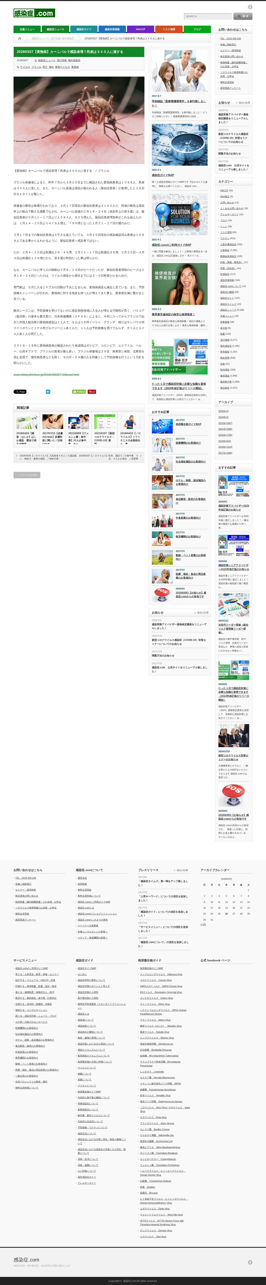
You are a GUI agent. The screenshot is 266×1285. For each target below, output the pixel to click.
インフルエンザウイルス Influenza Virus (161, 974)
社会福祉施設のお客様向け (191, 461)
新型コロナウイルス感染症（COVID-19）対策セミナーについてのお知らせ (179, 642)
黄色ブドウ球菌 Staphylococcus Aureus (161, 1101)
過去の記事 (203, 612)
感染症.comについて (230, 286)
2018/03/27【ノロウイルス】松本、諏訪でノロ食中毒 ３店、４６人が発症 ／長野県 (108, 457)
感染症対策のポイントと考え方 (94, 986)
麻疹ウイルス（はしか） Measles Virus (161, 1026)
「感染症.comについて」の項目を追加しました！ (163, 944)
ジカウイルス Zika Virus (153, 1236)
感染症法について (87, 1133)
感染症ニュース (55, 29)
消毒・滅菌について (88, 1165)
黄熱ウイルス (62, 67)
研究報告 (224, 351)
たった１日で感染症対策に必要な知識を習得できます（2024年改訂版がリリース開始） (233, 694)
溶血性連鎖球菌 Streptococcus (156, 1044)
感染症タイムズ (228, 304)
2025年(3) (223, 411)
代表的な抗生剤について (90, 1121)
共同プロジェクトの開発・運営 (31, 1081)
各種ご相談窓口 (228, 44)
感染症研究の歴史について (91, 980)
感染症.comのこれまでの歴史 (93, 919)
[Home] (19, 38)
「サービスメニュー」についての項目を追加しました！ (163, 929)
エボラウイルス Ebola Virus (155, 1208)
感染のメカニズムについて (91, 1050)
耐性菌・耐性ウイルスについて (94, 1115)
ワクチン (224, 238)
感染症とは (83, 1014)
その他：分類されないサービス (31, 1022)
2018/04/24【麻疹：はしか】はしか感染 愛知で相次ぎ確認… (26, 438)
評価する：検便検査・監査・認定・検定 (36, 986)
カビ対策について (87, 1171)
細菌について (84, 1073)
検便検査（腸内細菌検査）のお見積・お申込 (38, 902)
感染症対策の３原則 (88, 992)
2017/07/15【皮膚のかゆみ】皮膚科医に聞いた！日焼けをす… (52, 438)
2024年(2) (223, 417)
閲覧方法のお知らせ (163, 655)
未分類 (223, 328)
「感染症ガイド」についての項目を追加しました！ (163, 913)
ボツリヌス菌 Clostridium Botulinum (159, 1153)
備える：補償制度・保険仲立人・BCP (34, 992)
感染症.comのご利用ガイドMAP (171, 244)
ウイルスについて (87, 1067)
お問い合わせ (227, 202)
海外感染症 (74, 60)
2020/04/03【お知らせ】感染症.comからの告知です (191, 594)
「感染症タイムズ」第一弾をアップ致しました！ (163, 883)
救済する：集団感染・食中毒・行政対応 (36, 998)
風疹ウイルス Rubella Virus (154, 1032)
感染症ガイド (83, 29)
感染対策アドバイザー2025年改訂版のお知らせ (233, 507)
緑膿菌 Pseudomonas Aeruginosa (158, 1089)
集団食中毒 (226, 381)
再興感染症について (88, 1103)
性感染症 (224, 274)
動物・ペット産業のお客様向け (191, 557)
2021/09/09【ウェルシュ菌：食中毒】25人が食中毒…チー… (78, 438)
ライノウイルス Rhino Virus (155, 1004)
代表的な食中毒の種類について (94, 1097)
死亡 (45, 67)
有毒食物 (224, 322)
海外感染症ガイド (87, 1177)
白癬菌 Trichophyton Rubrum (155, 1181)
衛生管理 (224, 358)
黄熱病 (75, 67)
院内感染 (224, 369)
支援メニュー (27, 29)
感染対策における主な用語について (96, 1044)
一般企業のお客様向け (26, 1076)
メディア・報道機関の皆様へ (92, 937)
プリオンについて (87, 1085)
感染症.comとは (86, 907)
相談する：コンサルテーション (31, 1010)
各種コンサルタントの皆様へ (92, 931)
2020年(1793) (225, 435)
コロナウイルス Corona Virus (156, 980)
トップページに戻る (27, 475)
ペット (223, 226)
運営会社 (82, 878)
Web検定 (224, 196)
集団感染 (224, 375)
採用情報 (82, 884)
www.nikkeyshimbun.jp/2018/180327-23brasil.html (46, 374)
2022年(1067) (225, 423)
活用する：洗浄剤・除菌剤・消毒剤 (33, 1004)
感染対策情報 (112, 29)
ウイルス (25, 67)
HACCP (140, 29)
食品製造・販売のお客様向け (191, 501)
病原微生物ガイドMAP (188, 424)
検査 (222, 334)
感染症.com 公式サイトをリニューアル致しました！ (180, 669)
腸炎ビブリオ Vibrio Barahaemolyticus (160, 1147)
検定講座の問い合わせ (231, 56)
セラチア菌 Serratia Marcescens (157, 1077)
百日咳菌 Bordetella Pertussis (156, 1050)
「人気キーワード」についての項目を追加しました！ (163, 898)
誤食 (222, 364)
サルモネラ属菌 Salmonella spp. (157, 1135)
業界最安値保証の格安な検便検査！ (173, 314)
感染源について (86, 1020)
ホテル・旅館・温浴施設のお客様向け (191, 482)
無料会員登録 (227, 82)
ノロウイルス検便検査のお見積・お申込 (36, 907)
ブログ (197, 29)
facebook (250, 7)
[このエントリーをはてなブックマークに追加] (48, 392)
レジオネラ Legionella (152, 1071)
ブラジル (36, 67)
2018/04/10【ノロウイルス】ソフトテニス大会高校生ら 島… (130, 438)
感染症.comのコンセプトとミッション (97, 913)
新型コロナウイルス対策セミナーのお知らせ (233, 757)
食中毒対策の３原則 (88, 998)
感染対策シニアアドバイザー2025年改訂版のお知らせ (233, 567)
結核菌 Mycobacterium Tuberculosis (159, 1055)
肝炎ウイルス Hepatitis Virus (155, 1095)
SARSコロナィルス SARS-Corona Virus (161, 986)
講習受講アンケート (230, 88)
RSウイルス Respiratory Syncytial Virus (161, 992)
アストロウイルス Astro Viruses (157, 1123)
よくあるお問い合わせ (231, 208)
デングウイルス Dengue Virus (156, 1230)
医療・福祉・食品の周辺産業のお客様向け (191, 576)
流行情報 (62, 60)
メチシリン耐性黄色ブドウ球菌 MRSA (160, 1083)
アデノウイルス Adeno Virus (155, 1020)
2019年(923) (224, 441)
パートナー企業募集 (88, 925)
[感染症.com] (34, 15)
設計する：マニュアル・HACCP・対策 (35, 980)
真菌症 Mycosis (149, 1193)
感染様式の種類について (90, 1032)
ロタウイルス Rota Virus (153, 1117)
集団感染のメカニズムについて (94, 1055)
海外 (51, 67)
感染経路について (87, 1026)
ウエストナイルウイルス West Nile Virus (161, 1214)
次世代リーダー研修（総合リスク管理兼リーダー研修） (233, 628)
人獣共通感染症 (228, 244)
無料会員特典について (89, 896)
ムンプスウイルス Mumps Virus (157, 1037)
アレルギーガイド (229, 214)
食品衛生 (224, 387)
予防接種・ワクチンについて (92, 1127)
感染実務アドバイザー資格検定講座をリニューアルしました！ (179, 626)
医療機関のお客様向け (188, 442)
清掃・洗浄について (88, 1159)
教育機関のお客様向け (188, 536)
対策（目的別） (228, 268)
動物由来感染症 (228, 256)
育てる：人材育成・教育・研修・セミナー (37, 974)
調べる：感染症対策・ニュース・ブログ (36, 1016)
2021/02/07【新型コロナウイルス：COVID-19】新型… (104, 438)
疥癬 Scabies (147, 1187)
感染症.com (26, 1260)
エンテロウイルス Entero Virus (156, 998)
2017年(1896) (225, 453)
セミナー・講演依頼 (230, 50)
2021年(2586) (225, 429)
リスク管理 (169, 29)
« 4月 (203, 924)
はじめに (82, 974)
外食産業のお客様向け (188, 517)
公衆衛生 (224, 250)
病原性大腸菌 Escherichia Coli (156, 1141)
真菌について (84, 1079)
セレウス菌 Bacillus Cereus (155, 1129)
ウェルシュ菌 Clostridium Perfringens (160, 1165)
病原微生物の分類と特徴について (95, 1061)
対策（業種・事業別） (231, 262)
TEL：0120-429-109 (230, 38)
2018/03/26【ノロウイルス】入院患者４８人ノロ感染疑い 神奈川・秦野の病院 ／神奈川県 (48, 457)
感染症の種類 (227, 292)
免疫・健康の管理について (91, 1037)
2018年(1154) (225, 447)
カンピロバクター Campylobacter (158, 1159)
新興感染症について (88, 1109)
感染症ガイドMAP (163, 175)
